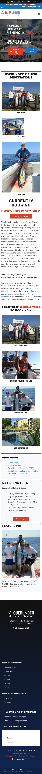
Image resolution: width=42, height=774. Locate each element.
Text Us (4, 771)
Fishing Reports (10, 667)
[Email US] (21, 770)
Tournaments (9, 684)
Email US (21, 771)
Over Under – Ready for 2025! (21, 468)
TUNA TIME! (13, 462)
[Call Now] (29, 770)
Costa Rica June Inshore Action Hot (23, 471)
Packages (8, 675)
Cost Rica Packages (21, 448)
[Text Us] (4, 770)
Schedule (7, 679)
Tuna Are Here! (14, 465)
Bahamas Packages (21, 412)
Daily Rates (8, 671)
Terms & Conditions (27, 756)
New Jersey (8, 698)
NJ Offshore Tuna (21, 345)
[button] (2, 6)
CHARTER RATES (13, 771)
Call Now (29, 771)
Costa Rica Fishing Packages (15, 721)
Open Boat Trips (10, 688)
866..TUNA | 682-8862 (31, 7)
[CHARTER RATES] (12, 770)
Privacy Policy (11, 756)
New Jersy (21, 112)
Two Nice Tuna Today (17, 474)
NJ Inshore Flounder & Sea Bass (21, 381)
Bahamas (21, 136)
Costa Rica (21, 194)
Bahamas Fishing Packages (15, 717)
